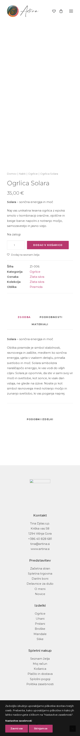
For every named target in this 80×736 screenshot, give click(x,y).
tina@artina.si (40, 544)
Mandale (40, 634)
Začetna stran (40, 568)
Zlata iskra (37, 277)
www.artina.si (40, 549)
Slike (40, 639)
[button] (71, 11)
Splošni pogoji (40, 679)
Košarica (40, 669)
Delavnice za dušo (40, 583)
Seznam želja (40, 658)
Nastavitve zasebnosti (18, 720)
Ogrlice (33, 173)
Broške (40, 629)
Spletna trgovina (40, 573)
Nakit (22, 173)
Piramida (36, 287)
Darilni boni (40, 578)
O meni (40, 589)
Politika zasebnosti (40, 684)
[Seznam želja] (52, 11)
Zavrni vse (16, 728)
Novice (40, 594)
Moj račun (40, 663)
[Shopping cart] (59, 11)
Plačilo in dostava (40, 674)
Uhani (40, 618)
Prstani (40, 623)
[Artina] (22, 11)
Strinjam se (40, 728)
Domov (12, 173)
